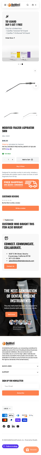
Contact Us (10, 266)
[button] (5, 5)
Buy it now (20, 166)
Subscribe (19, 392)
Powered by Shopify (31, 439)
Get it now (10, 314)
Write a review (20, 208)
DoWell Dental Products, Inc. (15, 439)
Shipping (5, 144)
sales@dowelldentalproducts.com (21, 260)
